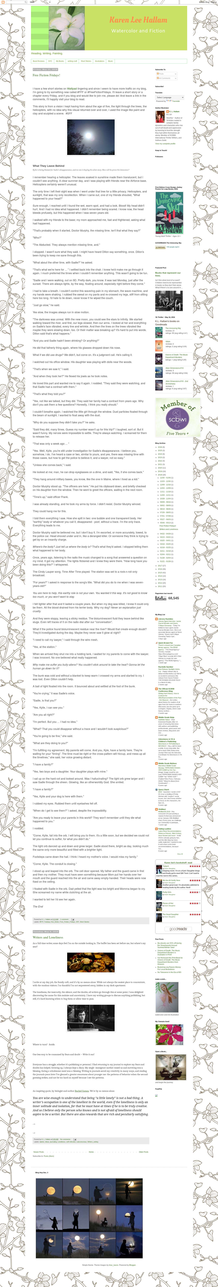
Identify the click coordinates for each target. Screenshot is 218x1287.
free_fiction (55, 922)
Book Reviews (38, 61)
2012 (160, 583)
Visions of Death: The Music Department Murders (176, 355)
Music (110, 61)
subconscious (82, 1142)
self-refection (71, 1142)
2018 (160, 475)
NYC (50, 61)
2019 (160, 471)
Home (91, 1152)
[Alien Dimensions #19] (160, 372)
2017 (160, 566)
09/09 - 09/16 (165, 502)
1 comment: (64, 919)
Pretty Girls (167, 892)
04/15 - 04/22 (165, 537)
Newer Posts (39, 1152)
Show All (180, 854)
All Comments (164, 78)
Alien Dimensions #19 (174, 368)
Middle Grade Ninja (166, 717)
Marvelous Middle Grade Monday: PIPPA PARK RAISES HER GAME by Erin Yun (169, 768)
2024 (160, 454)
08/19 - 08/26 (165, 509)
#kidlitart (162, 809)
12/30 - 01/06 (165, 478)
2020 (160, 468)
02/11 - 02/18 (165, 551)
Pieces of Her (168, 903)
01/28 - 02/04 (165, 558)
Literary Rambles (165, 619)
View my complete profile (165, 144)
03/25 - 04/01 (165, 541)
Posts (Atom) (49, 1156)
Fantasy (47, 922)
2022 (160, 461)
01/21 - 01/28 (165, 561)
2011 (160, 586)
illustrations (99, 61)
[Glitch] (160, 346)
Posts (161, 74)
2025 (160, 451)
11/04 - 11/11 (165, 495)
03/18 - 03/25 (165, 544)
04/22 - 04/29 (165, 534)
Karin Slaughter (170, 868)
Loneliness (61, 1142)
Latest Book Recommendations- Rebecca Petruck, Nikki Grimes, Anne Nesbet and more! (170, 833)
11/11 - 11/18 (165, 492)
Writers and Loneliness (48, 937)
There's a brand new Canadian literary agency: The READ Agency (169, 647)
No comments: (65, 1139)
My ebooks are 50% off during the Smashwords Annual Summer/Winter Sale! (169, 945)
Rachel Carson (82, 1091)
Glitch (168, 341)
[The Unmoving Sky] (160, 333)
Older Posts (143, 1152)
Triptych (166, 866)
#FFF (41, 922)
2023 (160, 457)
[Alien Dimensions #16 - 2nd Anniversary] (160, 385)
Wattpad (72, 88)
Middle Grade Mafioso (167, 763)
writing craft (72, 61)
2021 (160, 464)
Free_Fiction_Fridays (67, 922)
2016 (160, 569)
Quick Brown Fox (165, 643)
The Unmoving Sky (173, 328)
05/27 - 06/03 (165, 519)
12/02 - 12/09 (165, 488)
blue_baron (113, 1265)
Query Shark (163, 790)
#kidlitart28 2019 (164, 811)
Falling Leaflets (164, 829)
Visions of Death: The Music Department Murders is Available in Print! (168, 953)
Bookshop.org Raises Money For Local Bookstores (169, 968)
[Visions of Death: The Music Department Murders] (160, 359)
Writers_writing (92, 1142)
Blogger (132, 1265)
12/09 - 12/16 (165, 485)
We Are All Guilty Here (171, 880)
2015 (160, 573)
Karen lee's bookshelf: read (178, 862)
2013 (160, 580)
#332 (160, 792)
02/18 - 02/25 (165, 547)
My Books (60, 61)
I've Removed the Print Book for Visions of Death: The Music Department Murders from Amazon (170, 961)
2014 (160, 576)
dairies (42, 1142)
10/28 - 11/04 (165, 499)
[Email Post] (73, 919)
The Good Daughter (171, 914)
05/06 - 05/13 (165, 523)
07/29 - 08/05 (165, 512)
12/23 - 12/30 (165, 481)
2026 (160, 447)
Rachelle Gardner (165, 667)
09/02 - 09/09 (165, 505)
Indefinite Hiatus (164, 720)
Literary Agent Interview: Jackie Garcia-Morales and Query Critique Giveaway (169, 623)
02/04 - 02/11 (165, 554)
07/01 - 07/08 (165, 516)
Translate (176, 101)
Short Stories (86, 61)
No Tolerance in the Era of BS (169, 972)
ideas (47, 1142)
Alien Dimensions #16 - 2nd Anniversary (177, 382)
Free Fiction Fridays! (46, 75)
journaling (53, 1142)
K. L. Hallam (174, 112)
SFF (77, 922)
